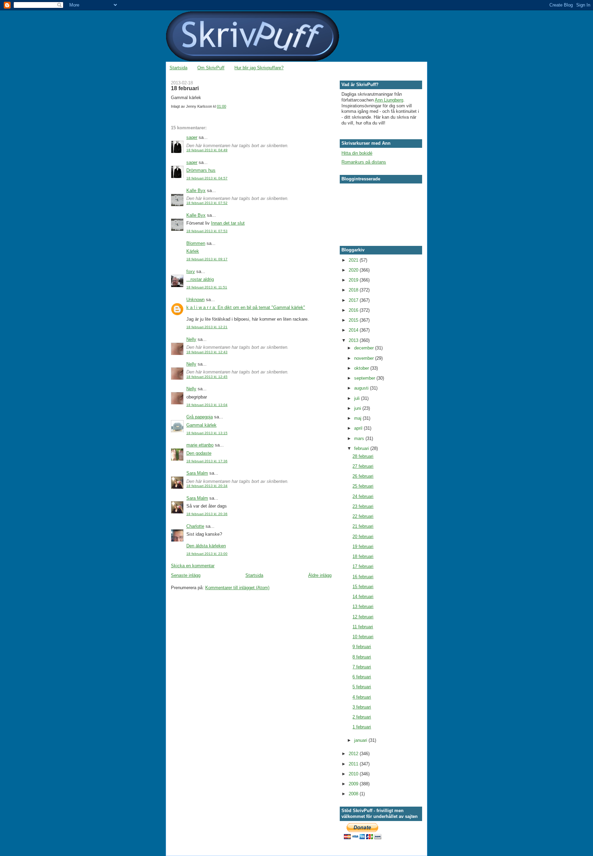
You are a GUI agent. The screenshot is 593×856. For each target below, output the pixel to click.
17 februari (362, 566)
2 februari (361, 717)
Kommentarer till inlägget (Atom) (237, 587)
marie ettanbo (199, 445)
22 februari (362, 516)
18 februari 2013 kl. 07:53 (207, 231)
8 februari (361, 656)
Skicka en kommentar (192, 565)
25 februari (362, 486)
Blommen (195, 243)
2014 (354, 330)
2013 (354, 340)
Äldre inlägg (320, 575)
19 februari (362, 546)
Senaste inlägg (185, 575)
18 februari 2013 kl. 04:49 (207, 150)
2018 (354, 290)
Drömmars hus (201, 170)
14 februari (362, 596)
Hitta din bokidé (356, 153)
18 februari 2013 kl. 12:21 (207, 327)
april (359, 428)
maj (358, 418)
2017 (354, 300)
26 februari (362, 476)
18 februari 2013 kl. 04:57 (207, 178)
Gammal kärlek (201, 425)
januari (361, 740)
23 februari (362, 506)
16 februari (362, 576)
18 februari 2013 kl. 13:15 (207, 433)
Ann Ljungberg (389, 100)
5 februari (361, 686)
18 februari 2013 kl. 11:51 (206, 287)
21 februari (362, 526)
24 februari (362, 496)
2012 (354, 753)
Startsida (178, 67)
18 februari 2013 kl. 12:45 (207, 377)
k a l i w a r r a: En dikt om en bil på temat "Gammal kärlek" (245, 307)
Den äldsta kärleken (206, 545)
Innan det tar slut (228, 223)
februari (362, 448)
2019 (354, 280)
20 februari (362, 536)
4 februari (361, 697)
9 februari (361, 646)
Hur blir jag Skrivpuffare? (258, 67)
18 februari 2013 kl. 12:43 (207, 352)
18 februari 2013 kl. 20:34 (207, 486)
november (364, 358)
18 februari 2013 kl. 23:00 (207, 554)
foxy (190, 271)
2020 (354, 270)
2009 (354, 783)
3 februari (361, 707)
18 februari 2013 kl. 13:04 (207, 405)
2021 (354, 260)
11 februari (362, 626)
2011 (354, 763)
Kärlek (192, 251)
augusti (362, 388)
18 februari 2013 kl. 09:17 (207, 259)
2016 (354, 310)
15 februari (362, 586)
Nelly (191, 339)
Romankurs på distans (363, 162)
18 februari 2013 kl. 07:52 (207, 203)
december (364, 347)
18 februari (362, 556)
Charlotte (195, 526)
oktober (362, 368)
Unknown (195, 299)
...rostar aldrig (200, 279)
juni (358, 408)
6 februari (361, 676)
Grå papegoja (199, 416)
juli (357, 398)
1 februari (361, 726)
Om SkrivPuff (210, 67)
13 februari (362, 606)
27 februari (362, 466)
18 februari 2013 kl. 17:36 (207, 461)
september (365, 378)
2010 (354, 773)
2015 (354, 320)
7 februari (361, 666)
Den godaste (198, 453)
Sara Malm (197, 473)
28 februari (362, 456)
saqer (191, 137)
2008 (354, 793)
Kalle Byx (196, 190)
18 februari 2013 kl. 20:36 (207, 514)
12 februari (362, 616)
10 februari (362, 636)
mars (359, 438)
